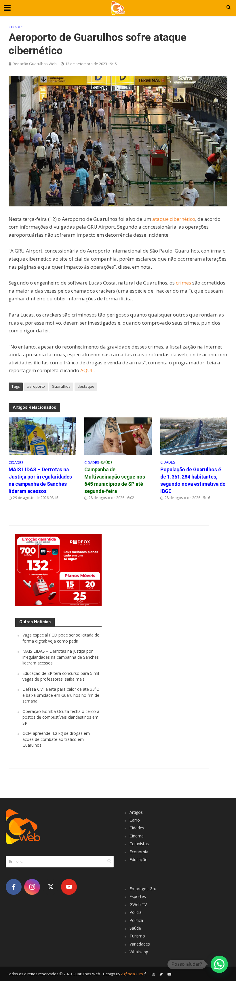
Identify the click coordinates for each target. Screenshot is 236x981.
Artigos (136, 812)
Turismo (137, 936)
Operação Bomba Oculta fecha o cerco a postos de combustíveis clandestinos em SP (60, 717)
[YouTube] (69, 887)
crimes (183, 282)
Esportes (138, 896)
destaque (85, 386)
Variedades (140, 944)
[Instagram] (32, 887)
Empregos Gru (143, 888)
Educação (139, 859)
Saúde (107, 462)
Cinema (137, 836)
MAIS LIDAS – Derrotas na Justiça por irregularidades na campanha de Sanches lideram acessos (40, 480)
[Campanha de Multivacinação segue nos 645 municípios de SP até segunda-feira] (117, 435)
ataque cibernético (173, 219)
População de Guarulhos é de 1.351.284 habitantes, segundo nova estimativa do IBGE (193, 480)
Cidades (16, 26)
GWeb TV (138, 904)
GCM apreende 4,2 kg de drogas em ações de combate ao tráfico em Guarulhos (56, 739)
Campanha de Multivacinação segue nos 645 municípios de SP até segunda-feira (114, 480)
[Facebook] (14, 887)
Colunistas (139, 843)
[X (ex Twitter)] (50, 887)
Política (136, 920)
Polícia (136, 912)
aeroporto (36, 386)
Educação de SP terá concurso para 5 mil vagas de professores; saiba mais (60, 676)
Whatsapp (139, 951)
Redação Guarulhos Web (35, 63)
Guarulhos (61, 386)
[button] (219, 964)
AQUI (87, 370)
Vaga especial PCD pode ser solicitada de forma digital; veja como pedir (60, 637)
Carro (135, 820)
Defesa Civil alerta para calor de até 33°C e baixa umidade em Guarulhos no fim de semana (60, 695)
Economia (139, 851)
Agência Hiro (132, 973)
